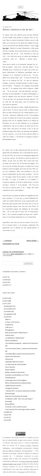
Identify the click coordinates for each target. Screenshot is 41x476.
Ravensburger (10, 393)
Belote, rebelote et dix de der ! (15, 372)
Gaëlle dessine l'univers (13, 386)
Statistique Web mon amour (14, 362)
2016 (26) (6, 280)
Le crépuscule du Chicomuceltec (15, 364)
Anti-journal (9, 359)
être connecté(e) (17, 254)
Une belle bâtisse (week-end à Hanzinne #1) (20, 354)
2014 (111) (7, 285)
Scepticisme (9, 325)
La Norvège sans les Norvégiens (16, 380)
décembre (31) (9, 306)
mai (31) (7, 417)
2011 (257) (7, 303)
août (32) (7, 317)
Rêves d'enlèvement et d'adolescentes (18, 383)
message (21, 472)
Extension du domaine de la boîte (16, 396)
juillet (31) (8, 412)
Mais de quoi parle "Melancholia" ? (16, 333)
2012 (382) (7, 301)
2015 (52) (6, 282)
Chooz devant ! (10, 367)
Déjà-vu (7, 319)
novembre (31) (9, 309)
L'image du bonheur (11, 388)
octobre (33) (9, 311)
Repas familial (32, 240)
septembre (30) (10, 314)
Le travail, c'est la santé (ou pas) (15, 407)
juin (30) (7, 415)
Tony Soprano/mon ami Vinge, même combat (20, 409)
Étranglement (9, 330)
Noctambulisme (10, 378)
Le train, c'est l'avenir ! (12, 322)
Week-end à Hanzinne (12, 356)
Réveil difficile (9, 404)
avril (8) (7, 420)
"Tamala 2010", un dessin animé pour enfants (20, 391)
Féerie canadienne (11, 341)
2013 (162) (7, 298)
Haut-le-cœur (9, 335)
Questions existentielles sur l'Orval (16, 375)
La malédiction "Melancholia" (14, 338)
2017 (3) (6, 277)
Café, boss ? (9, 327)
